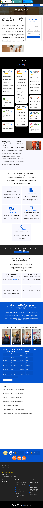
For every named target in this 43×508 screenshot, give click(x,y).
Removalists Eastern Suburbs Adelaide (34, 490)
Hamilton (6, 365)
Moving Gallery (6, 491)
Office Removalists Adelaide (20, 496)
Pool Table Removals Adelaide (20, 485)
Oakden (6, 371)
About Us (5, 483)
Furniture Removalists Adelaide (20, 492)
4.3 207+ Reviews (18, 1)
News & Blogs (5, 493)
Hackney (29, 362)
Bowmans (14, 360)
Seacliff (13, 374)
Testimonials (5, 489)
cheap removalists (14, 24)
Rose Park (6, 374)
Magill (13, 369)
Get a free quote (17, 251)
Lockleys (14, 353)
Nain (28, 369)
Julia (28, 353)
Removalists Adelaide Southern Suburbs (34, 483)
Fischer (13, 362)
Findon (6, 362)
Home (16, 10)
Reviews (4, 485)
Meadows (22, 369)
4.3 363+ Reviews (28, 1)
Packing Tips (5, 497)
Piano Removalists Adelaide (21, 487)
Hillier (13, 357)
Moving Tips (5, 495)
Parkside (21, 371)
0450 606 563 (28, 5)
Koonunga (29, 357)
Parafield (14, 371)
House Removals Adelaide (21, 489)
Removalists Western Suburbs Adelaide (34, 486)
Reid (28, 371)
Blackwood (14, 365)
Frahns (21, 362)
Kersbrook (7, 353)
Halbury (21, 357)
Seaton (21, 374)
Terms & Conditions (27, 505)
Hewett (21, 360)
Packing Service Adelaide (21, 482)
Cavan (6, 360)
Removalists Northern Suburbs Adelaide (34, 493)
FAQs (4, 487)
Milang (28, 360)
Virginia (28, 374)
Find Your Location (8, 379)
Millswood (6, 357)
